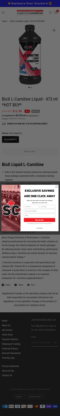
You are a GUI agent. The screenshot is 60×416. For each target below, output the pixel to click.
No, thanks (39, 228)
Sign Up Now (39, 220)
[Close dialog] (56, 186)
